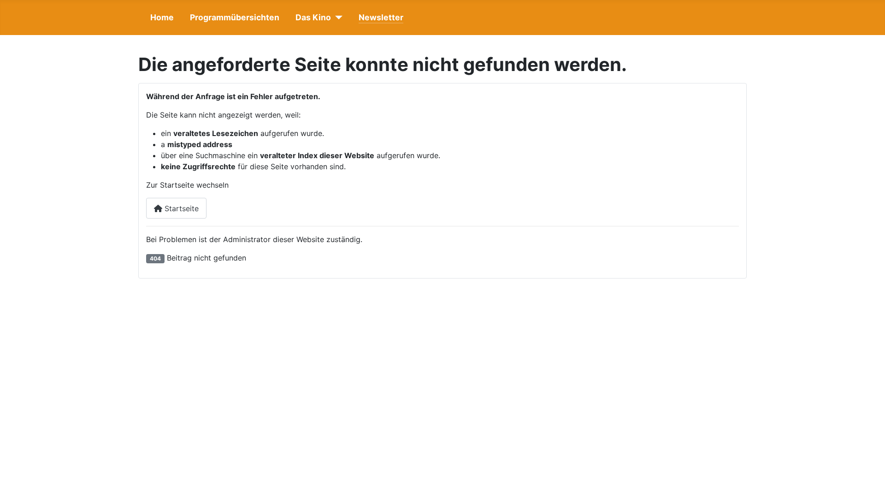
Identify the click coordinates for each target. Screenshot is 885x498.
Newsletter (381, 17)
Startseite (180, 208)
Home (162, 17)
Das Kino (313, 17)
